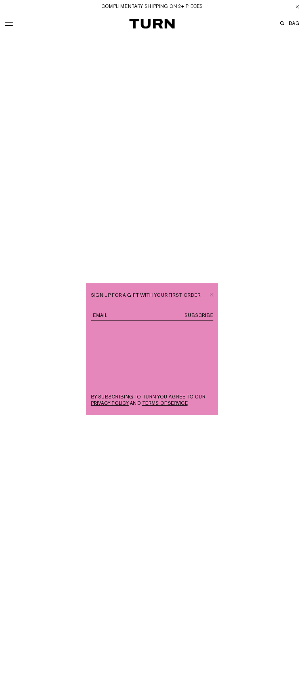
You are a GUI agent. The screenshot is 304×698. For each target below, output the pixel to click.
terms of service (165, 403)
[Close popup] (211, 294)
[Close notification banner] (297, 6)
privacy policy (110, 403)
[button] (9, 22)
